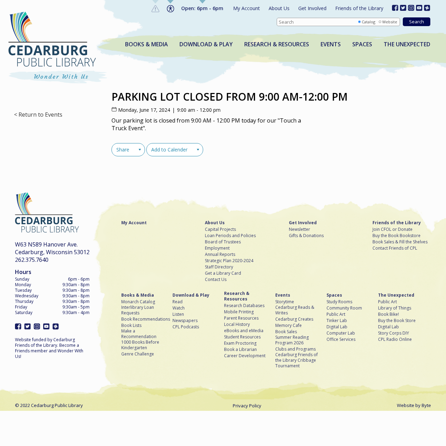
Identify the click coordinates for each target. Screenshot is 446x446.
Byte (426, 405)
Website (389, 21)
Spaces (362, 44)
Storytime (284, 302)
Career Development (245, 356)
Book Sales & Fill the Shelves (400, 242)
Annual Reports (220, 254)
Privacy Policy (247, 405)
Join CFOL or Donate (392, 229)
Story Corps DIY (393, 333)
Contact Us (215, 279)
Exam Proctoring (240, 343)
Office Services (340, 339)
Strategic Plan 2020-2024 (229, 261)
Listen (178, 314)
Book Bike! (388, 314)
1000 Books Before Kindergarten (140, 345)
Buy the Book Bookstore (396, 235)
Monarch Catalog (138, 302)
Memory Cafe (288, 325)
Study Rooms (339, 302)
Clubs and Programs (295, 349)
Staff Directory (219, 267)
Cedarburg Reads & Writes (294, 310)
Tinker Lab (336, 320)
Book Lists (131, 325)
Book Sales (286, 332)
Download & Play (206, 44)
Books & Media (146, 44)
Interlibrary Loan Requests (137, 310)
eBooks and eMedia (243, 331)
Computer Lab (340, 333)
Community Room (344, 308)
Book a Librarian (240, 349)
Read (177, 302)
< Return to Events (38, 114)
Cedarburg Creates (294, 319)
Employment (217, 248)
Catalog (368, 21)
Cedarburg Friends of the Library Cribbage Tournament (296, 360)
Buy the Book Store (397, 320)
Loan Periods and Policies (230, 235)
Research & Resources (276, 44)
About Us (279, 8)
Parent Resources (241, 318)
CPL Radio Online (395, 339)
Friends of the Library (359, 8)
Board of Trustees (223, 242)
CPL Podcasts (185, 327)
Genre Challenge (137, 354)
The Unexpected (407, 44)
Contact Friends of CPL (394, 248)
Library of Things (394, 308)
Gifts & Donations (306, 235)
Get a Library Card (223, 273)
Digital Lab (336, 327)
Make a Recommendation (138, 333)
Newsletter (299, 229)
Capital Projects (220, 229)
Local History (237, 324)
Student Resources (242, 337)
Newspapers (185, 320)
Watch (178, 308)
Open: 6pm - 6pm (202, 8)
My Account (246, 8)
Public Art (335, 314)
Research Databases (244, 305)
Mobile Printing (239, 312)
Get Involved (312, 8)
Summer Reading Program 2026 (292, 340)
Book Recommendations (145, 319)
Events (331, 44)
